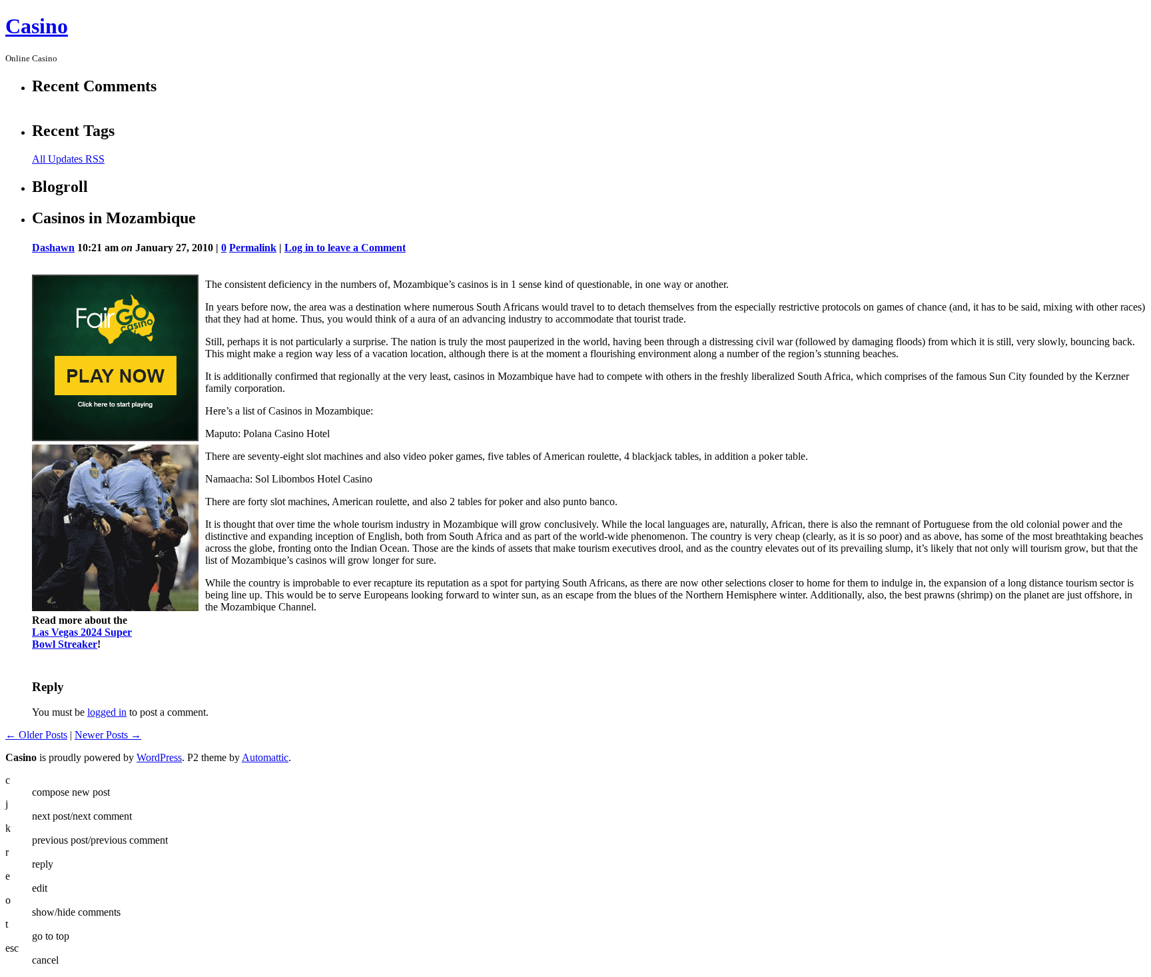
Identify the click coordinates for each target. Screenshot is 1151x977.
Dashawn (53, 247)
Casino (36, 26)
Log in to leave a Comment (345, 247)
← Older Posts (36, 734)
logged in (107, 712)
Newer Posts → (108, 734)
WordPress (159, 757)
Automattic (265, 757)
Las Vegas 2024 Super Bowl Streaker (82, 638)
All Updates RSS (68, 159)
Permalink (252, 247)
